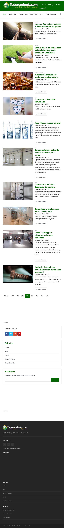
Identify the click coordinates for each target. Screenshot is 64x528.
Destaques (23, 14)
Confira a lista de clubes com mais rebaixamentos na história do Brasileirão (48, 50)
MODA (36, 97)
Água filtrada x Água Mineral (47, 123)
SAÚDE (36, 120)
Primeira (6, 296)
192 (32, 296)
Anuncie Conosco (7, 513)
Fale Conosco (51, 14)
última (47, 296)
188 (13, 296)
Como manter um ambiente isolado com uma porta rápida (47, 152)
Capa (4, 14)
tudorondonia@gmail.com (13, 448)
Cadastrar (55, 380)
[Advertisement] (32, 310)
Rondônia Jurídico (36, 14)
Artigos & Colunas (10, 359)
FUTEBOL (36, 45)
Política (7, 347)
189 (17, 296)
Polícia (7, 355)
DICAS (36, 147)
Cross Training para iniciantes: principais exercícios (44, 235)
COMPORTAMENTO (39, 72)
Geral (6, 351)
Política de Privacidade (8, 510)
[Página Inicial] (20, 5)
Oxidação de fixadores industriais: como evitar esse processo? (48, 269)
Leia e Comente (42, 38)
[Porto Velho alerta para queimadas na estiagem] (18, 30)
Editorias (12, 14)
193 (37, 296)
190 (22, 296)
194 (42, 296)
